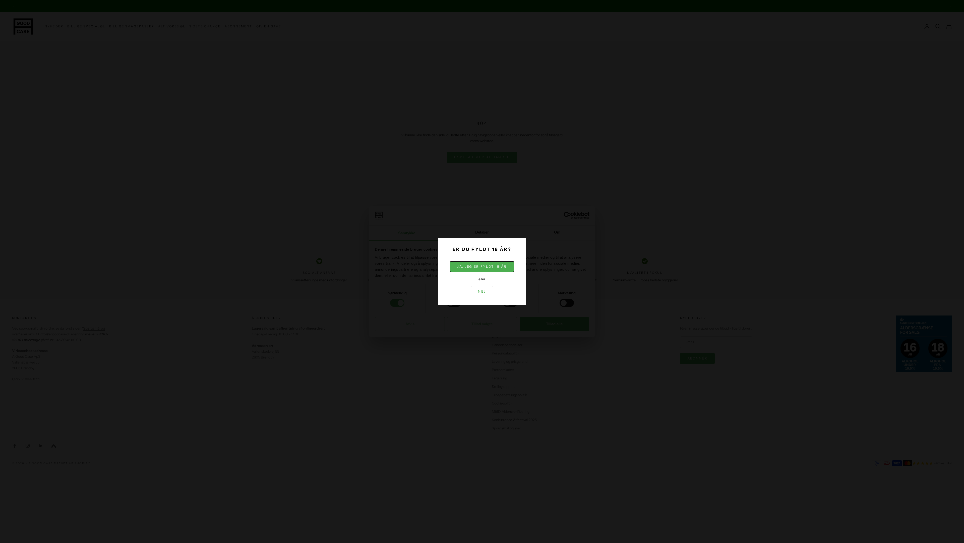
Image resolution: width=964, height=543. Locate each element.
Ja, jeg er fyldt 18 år (482, 266)
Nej (482, 291)
